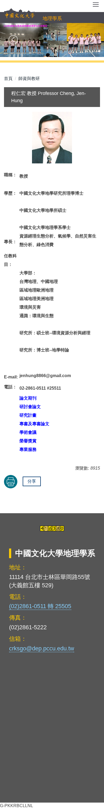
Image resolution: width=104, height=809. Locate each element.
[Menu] (95, 6)
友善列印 (10, 481)
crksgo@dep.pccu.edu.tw (41, 648)
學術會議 (28, 432)
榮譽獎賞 (28, 441)
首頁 (8, 78)
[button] (13, 39)
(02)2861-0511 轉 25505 (40, 606)
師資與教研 (29, 78)
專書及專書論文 (34, 423)
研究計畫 (28, 415)
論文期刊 (28, 398)
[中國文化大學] (19, 15)
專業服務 (28, 449)
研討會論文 (30, 406)
